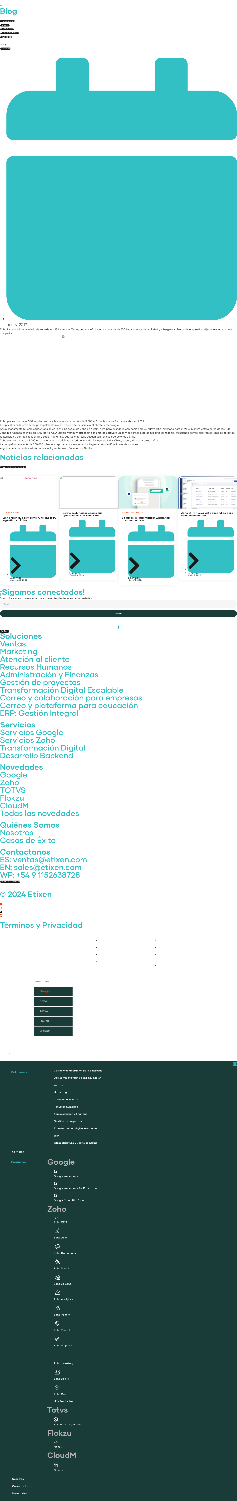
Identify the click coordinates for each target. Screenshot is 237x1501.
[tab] (53, 991)
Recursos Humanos (36, 667)
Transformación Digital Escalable (61, 690)
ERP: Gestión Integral (39, 713)
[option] (7, 44)
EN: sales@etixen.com (41, 868)
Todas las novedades (39, 814)
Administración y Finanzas (49, 675)
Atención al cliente (35, 659)
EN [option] (6, 45)
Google (13, 775)
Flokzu (12, 798)
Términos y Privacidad (41, 925)
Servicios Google (31, 733)
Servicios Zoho (27, 740)
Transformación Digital (42, 748)
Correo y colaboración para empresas (71, 698)
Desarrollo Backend (36, 756)
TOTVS (13, 790)
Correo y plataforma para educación (69, 706)
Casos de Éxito (28, 841)
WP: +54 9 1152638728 (40, 875)
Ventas (13, 644)
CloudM (14, 806)
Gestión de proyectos (40, 683)
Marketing (19, 652)
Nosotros (17, 833)
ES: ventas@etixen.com (43, 860)
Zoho (9, 783)
